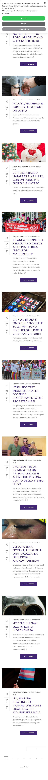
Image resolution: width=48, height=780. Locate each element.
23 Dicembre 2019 (35, 236)
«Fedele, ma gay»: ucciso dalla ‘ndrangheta (25, 627)
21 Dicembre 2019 (35, 619)
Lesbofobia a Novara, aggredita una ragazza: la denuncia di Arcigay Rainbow (27, 553)
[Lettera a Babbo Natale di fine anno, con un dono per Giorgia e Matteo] (24, 152)
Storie (22, 316)
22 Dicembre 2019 (35, 543)
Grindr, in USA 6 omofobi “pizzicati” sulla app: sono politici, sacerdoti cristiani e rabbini (28, 326)
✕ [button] (45, 3)
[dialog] (24, 17)
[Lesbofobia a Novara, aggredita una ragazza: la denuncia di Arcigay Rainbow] (24, 529)
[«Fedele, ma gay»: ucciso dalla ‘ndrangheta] (24, 606)
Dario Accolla (17, 166)
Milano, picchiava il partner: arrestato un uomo (28, 107)
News (22, 100)
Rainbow (25, 166)
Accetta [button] (23, 18)
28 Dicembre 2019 (35, 100)
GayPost (16, 100)
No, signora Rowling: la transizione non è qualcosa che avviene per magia (27, 705)
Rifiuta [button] (23, 24)
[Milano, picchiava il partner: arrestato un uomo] (24, 86)
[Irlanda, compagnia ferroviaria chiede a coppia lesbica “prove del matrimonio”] (24, 222)
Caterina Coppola (19, 460)
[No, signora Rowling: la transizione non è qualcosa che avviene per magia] (24, 678)
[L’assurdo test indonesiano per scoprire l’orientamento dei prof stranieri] (24, 370)
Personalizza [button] (24, 29)
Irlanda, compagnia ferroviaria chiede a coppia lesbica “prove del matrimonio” (28, 247)
